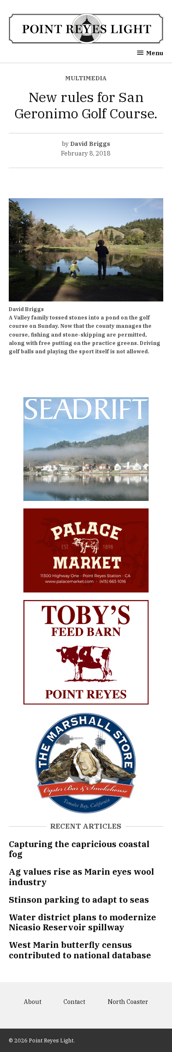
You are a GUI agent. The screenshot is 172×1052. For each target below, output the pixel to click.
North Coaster (128, 1002)
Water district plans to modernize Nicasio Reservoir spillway (82, 922)
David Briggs (90, 144)
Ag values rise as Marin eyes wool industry (81, 876)
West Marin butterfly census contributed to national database (80, 949)
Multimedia (85, 78)
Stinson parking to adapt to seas (79, 899)
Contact (74, 1002)
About (32, 1002)
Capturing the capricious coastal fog (79, 849)
